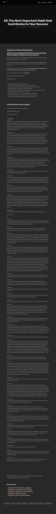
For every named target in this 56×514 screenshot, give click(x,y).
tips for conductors (39, 503)
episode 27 (35, 95)
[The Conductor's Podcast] (5, 2)
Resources (49, 2)
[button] (28, 118)
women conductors (48, 503)
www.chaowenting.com (15, 111)
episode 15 (34, 85)
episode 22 (43, 90)
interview (12, 503)
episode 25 (27, 91)
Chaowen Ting (14, 114)
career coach (7, 503)
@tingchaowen (25, 108)
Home (39, 2)
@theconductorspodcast (17, 108)
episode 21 (25, 83)
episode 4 (30, 88)
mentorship (18, 503)
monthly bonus (24, 503)
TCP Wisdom (31, 503)
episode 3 (34, 96)
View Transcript (10, 118)
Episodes (44, 2)
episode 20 (38, 87)
